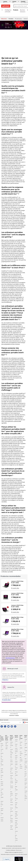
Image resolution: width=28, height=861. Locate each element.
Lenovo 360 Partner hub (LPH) (7, 745)
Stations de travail (11, 777)
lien (14, 710)
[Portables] (13, 18)
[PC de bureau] (22, 18)
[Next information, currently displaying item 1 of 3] (25, 25)
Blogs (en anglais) (16, 789)
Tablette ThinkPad (26, 750)
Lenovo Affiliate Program (2, 812)
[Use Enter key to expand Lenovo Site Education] (18, 1)
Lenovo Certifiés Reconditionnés (11, 785)
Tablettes (11, 765)
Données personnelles (6, 848)
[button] (6, 859)
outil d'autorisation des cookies (18, 848)
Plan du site (18, 850)
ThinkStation (26, 792)
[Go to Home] (5, 6)
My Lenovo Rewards (16, 782)
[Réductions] (7, 18)
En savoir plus (15, 588)
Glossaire (16, 832)
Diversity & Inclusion (2, 804)
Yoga (25, 758)
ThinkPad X (26, 744)
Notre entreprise (2, 745)
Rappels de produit (11, 827)
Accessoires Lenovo (11, 800)
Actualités (2, 750)
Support (21, 748)
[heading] (18, 582)
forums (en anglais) (16, 774)
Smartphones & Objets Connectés (26, 765)
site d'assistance (10, 658)
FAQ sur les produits (21, 760)
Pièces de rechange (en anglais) (11, 819)
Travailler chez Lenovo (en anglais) (2, 794)
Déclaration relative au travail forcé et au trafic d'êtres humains (14, 854)
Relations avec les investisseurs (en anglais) (2, 760)
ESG (1, 779)
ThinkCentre (26, 779)
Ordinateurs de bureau (11, 771)
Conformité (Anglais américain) (2, 773)
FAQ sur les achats (21, 766)
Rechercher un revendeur (16, 797)
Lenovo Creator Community (16, 742)
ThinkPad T (26, 740)
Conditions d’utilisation (10, 850)
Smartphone (11, 715)
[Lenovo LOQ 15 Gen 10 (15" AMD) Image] (5, 585)
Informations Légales (2, 784)
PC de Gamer (11, 761)
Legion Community (16, 757)
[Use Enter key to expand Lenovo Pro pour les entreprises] (10, 1)
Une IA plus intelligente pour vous (11, 753)
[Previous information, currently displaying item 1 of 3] (2, 25)
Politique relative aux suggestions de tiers (13, 852)
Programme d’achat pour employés (16, 824)
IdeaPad (26, 755)
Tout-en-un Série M (26, 774)
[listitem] (13, 584)
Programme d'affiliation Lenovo (16, 815)
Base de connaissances (16, 838)
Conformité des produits (16, 806)
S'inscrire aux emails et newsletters (16, 765)
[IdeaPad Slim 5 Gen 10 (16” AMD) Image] (5, 621)
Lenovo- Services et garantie (11, 808)
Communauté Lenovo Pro (16, 751)
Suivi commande (21, 753)
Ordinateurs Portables (11, 745)
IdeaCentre (26, 784)
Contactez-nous (21, 744)
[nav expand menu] (2, 10)
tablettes (17, 715)
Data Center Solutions (11, 794)
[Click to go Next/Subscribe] (20, 722)
